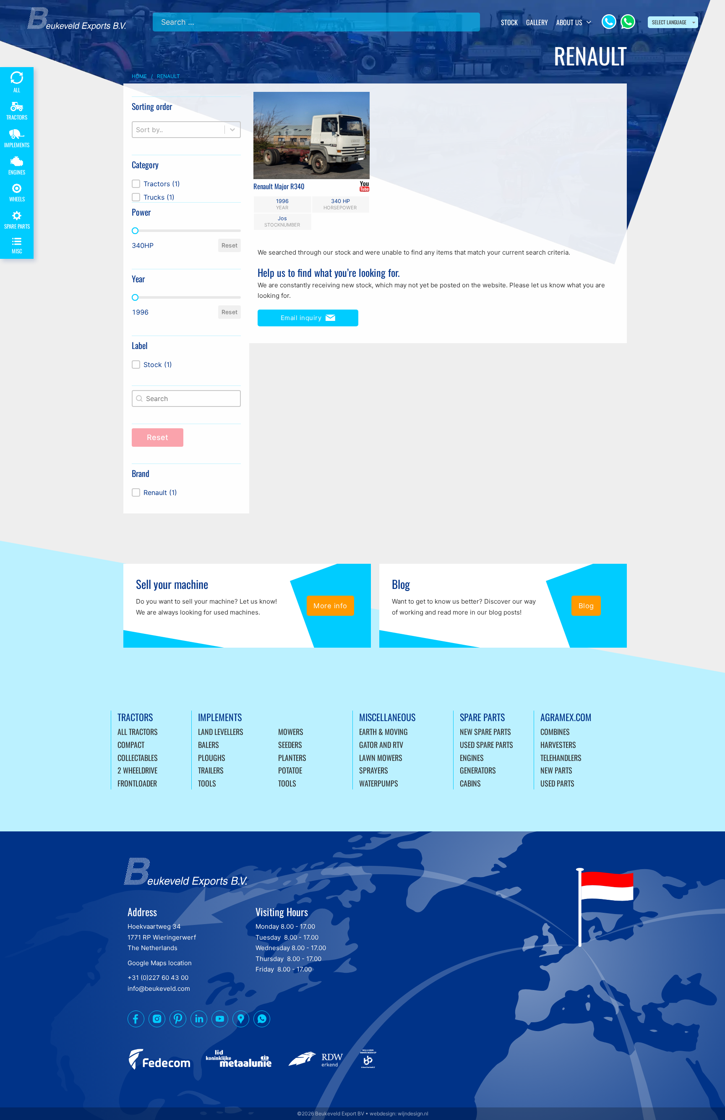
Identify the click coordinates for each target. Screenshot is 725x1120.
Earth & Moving (383, 731)
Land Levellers (220, 731)
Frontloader (137, 783)
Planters (292, 757)
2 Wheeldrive (137, 770)
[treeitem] (186, 184)
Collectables (137, 757)
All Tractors (137, 731)
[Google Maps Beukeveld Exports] (240, 1021)
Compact (130, 744)
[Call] (609, 21)
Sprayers (373, 770)
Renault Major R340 (279, 186)
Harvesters (558, 744)
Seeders (290, 744)
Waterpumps (378, 783)
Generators (478, 770)
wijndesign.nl (413, 1113)
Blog (586, 606)
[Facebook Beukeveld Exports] (136, 1021)
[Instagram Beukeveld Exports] (157, 1021)
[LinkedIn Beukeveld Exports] (198, 1021)
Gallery (537, 22)
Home (139, 76)
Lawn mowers (380, 757)
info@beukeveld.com (159, 988)
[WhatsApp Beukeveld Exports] (261, 1021)
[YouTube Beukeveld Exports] (219, 1021)
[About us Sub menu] (589, 22)
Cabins (470, 783)
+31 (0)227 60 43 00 (158, 978)
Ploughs (211, 757)
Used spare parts (486, 744)
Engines (472, 757)
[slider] (135, 230)
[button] (186, 184)
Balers (208, 744)
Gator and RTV (381, 744)
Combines (555, 731)
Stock (509, 22)
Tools (207, 783)
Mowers (290, 731)
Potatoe (290, 770)
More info (330, 606)
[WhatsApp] (628, 21)
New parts (556, 770)
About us (569, 22)
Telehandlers (561, 757)
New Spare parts (485, 731)
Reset (229, 245)
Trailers (211, 770)
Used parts (557, 783)
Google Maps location (160, 963)
